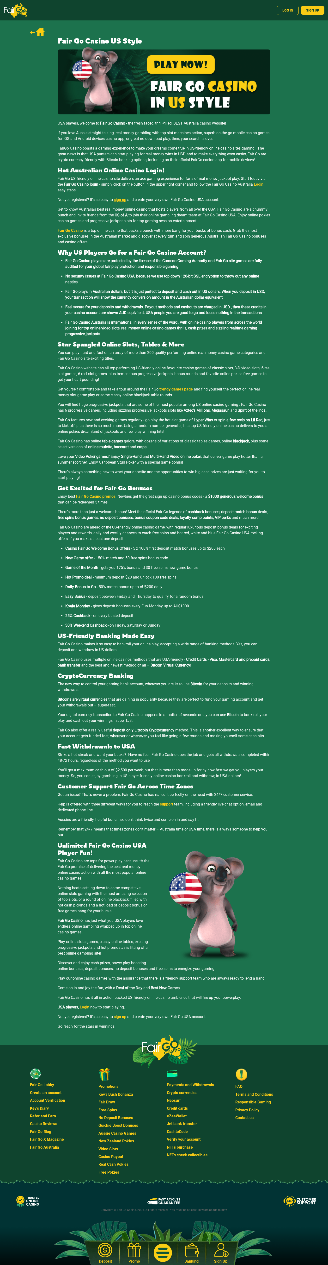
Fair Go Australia (44, 1147)
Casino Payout (110, 1156)
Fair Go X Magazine (47, 1139)
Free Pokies (108, 1172)
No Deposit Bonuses (115, 1117)
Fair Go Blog (40, 1131)
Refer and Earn (43, 1116)
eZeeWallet (177, 1116)
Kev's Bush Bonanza (115, 1094)
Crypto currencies (182, 1092)
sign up (120, 1016)
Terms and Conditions (254, 1094)
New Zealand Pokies (116, 1141)
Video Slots (108, 1149)
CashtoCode (177, 1131)
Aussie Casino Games (117, 1133)
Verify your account (183, 1139)
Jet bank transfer (182, 1123)
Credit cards (177, 1108)
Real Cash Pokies (113, 1164)
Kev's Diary (39, 1108)
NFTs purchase (180, 1147)
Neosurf (174, 1100)
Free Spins (107, 1110)
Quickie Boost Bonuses (118, 1125)
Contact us (244, 1117)
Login (84, 1007)
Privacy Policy (247, 1110)
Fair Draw (106, 1102)
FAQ (239, 1086)
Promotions (108, 1086)
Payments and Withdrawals (190, 1084)
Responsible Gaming (253, 1102)
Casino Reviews (43, 1123)
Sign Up (312, 10)
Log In (287, 10)
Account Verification (47, 1100)
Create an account (45, 1092)
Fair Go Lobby (42, 1084)
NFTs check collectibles (187, 1155)
